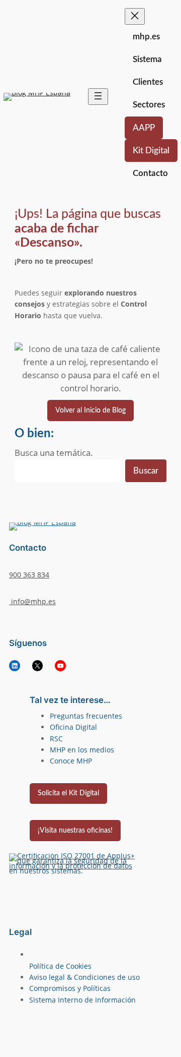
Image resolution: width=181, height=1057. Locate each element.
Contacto (150, 173)
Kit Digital (151, 150)
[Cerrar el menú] (135, 16)
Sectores (149, 104)
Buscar (145, 470)
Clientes (148, 82)
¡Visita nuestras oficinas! (75, 830)
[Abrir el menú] (98, 96)
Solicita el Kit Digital (68, 793)
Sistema (147, 59)
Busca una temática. (54, 452)
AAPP (144, 128)
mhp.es (146, 36)
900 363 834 (29, 574)
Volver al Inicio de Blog (90, 410)
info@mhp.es (32, 601)
